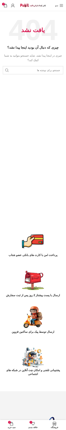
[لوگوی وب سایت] (33, 5)
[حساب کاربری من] (12, 5)
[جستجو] (7, 70)
